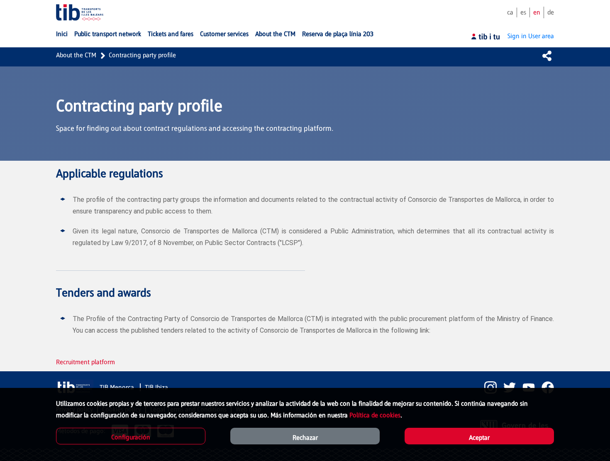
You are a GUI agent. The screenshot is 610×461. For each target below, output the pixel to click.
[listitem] (487, 387)
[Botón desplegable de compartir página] (547, 55)
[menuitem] (62, 34)
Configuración (130, 437)
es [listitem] (523, 12)
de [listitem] (550, 12)
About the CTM (76, 55)
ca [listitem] (510, 12)
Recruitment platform (85, 362)
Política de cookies (374, 415)
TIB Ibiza (156, 387)
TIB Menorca (118, 387)
